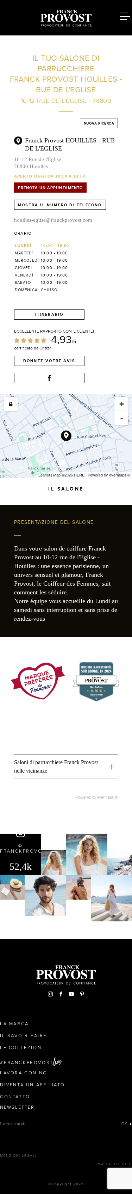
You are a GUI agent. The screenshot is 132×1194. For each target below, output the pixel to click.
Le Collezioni (22, 1047)
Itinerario (49, 314)
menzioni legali (18, 1156)
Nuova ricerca (99, 123)
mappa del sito (115, 1164)
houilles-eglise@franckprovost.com (53, 220)
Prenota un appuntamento (50, 188)
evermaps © (107, 797)
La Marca (14, 1024)
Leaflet (44, 475)
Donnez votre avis (49, 361)
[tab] (66, 767)
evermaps (117, 475)
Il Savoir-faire (23, 1036)
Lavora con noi (24, 1073)
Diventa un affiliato (32, 1085)
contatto (15, 1097)
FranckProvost (29, 1063)
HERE (79, 475)
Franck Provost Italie (66, 17)
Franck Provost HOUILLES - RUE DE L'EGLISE (70, 144)
